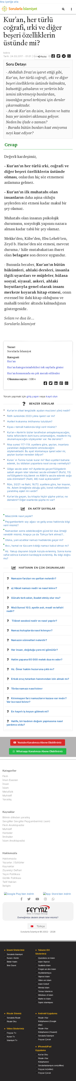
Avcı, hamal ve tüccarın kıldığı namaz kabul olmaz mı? (37, 545)
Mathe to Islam (44, 999)
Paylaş (43, 56)
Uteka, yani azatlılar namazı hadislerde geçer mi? (34, 539)
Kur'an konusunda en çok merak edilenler (33, 373)
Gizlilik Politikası (11, 877)
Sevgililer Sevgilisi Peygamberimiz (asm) (26, 821)
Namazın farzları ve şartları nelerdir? (33, 578)
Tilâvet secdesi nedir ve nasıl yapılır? (34, 620)
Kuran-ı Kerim (13, 958)
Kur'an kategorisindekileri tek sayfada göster (35, 367)
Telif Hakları (9, 881)
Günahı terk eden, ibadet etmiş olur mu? (35, 597)
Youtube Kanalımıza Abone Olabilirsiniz (39, 742)
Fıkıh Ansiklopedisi (13, 825)
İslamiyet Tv (12, 1040)
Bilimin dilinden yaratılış (16, 817)
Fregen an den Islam (47, 969)
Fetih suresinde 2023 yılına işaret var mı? (31, 415)
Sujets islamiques (45, 1002)
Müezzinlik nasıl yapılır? (19, 516)
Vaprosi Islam (44, 976)
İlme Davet (11, 965)
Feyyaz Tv (11, 1033)
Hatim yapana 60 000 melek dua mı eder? (36, 659)
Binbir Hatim (12, 962)
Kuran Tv (11, 1037)
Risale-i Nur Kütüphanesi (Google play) (47, 1021)
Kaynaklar (8, 866)
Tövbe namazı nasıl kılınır (27, 688)
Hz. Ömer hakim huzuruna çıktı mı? (32, 669)
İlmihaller (7, 836)
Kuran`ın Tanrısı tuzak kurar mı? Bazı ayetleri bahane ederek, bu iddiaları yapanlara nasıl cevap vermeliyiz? (39, 461)
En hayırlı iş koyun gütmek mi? (30, 711)
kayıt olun (51, 396)
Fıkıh (5, 776)
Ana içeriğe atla (9, 1)
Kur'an (11, 361)
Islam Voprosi (44, 962)
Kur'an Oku (43, 1055)
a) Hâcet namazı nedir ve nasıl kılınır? (34, 588)
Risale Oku (11, 1021)
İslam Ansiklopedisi (13, 840)
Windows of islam (45, 995)
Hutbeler (7, 832)
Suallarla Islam (44, 965)
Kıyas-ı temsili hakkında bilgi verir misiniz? (32, 426)
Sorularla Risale (13, 1018)
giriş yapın (33, 396)
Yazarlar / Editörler (13, 862)
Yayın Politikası (11, 874)
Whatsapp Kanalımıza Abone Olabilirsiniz (39, 751)
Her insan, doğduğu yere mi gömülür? (34, 649)
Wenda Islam (43, 988)
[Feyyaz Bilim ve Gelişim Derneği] (38, 910)
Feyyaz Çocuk (44, 1039)
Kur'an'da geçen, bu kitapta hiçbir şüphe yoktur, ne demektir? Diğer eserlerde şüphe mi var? (37, 498)
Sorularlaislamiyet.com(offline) (51, 1065)
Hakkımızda (9, 858)
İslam (5, 787)
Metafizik (7, 791)
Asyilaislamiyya (44, 973)
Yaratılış (7, 799)
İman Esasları (10, 779)
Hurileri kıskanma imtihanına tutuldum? (29, 421)
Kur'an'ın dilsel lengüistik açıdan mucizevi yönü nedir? (38, 410)
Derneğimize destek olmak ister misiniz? (37, 917)
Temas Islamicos (45, 991)
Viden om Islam (44, 980)
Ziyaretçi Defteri (12, 870)
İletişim (6, 885)
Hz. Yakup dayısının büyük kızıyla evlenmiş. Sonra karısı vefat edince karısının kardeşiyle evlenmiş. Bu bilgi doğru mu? (37, 555)
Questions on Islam (46, 958)
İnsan (5, 783)
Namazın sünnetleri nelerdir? (29, 640)
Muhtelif (7, 795)
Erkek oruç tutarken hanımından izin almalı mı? (40, 678)
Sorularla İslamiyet (15, 954)
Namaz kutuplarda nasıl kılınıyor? (31, 630)
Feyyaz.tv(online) (45, 1069)
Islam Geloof (43, 984)
